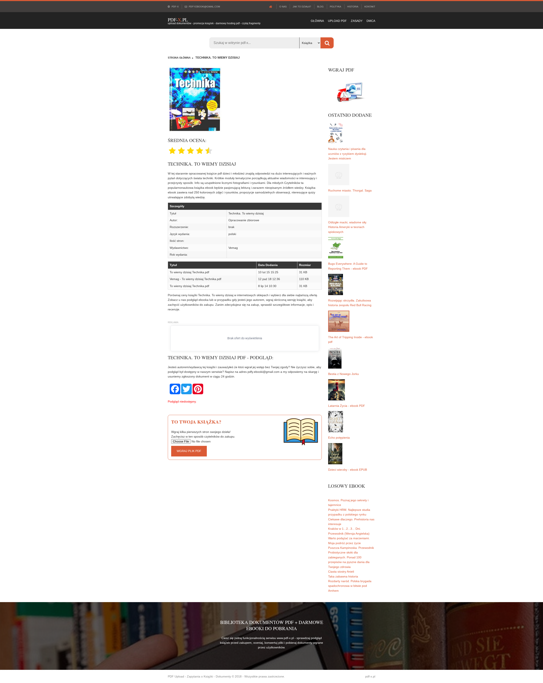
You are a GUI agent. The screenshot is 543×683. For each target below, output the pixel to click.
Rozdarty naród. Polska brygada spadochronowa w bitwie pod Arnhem (349, 585)
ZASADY (356, 21)
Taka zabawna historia (343, 576)
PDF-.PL (178, 20)
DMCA (371, 21)
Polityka (335, 6)
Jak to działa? (302, 6)
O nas (283, 6)
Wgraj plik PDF (189, 451)
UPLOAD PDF (337, 21)
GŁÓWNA (317, 21)
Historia (352, 6)
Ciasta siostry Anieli (341, 571)
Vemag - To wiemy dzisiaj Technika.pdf (195, 279)
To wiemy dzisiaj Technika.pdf (189, 272)
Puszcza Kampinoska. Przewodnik (351, 547)
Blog (320, 6)
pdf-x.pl (370, 676)
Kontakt (369, 6)
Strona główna (179, 57)
